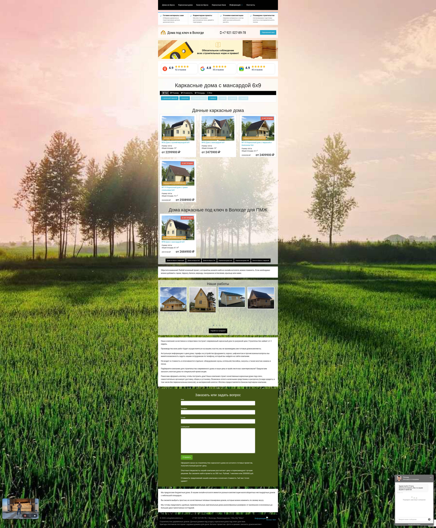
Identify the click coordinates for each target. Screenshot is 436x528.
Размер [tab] (175, 93)
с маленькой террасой (169, 98)
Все (210, 93)
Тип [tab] (166, 93)
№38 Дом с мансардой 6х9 (173, 242)
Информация (235, 5)
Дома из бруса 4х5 (194, 260)
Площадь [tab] (201, 93)
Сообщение (185, 427)
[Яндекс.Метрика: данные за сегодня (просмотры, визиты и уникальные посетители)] (271, 518)
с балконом (184, 98)
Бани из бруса (202, 5)
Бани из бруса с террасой (261, 260)
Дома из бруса (168, 5)
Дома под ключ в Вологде (185, 33)
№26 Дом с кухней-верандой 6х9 (175, 142)
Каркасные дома (185, 5)
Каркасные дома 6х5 (225, 260)
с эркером (212, 98)
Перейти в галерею (218, 331)
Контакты (250, 5)
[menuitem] (168, 5)
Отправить (187, 457)
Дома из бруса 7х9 (209, 260)
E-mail (183, 418)
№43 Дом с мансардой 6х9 (213, 142)
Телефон (184, 408)
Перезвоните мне (268, 32)
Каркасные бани (219, 5)
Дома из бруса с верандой (175, 260)
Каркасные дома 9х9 (242, 260)
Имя (182, 399)
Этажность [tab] (188, 93)
